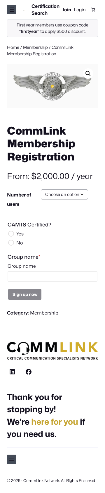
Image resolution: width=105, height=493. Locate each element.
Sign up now (25, 294)
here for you (54, 422)
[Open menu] (11, 9)
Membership (35, 47)
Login (80, 9)
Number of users (19, 199)
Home (13, 47)
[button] (88, 73)
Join (66, 9)
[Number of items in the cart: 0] (93, 10)
